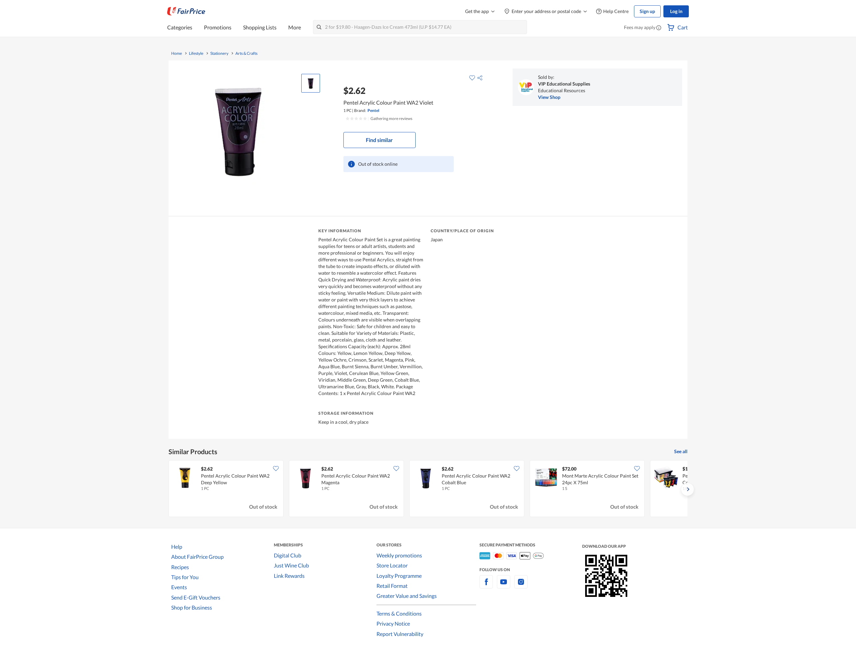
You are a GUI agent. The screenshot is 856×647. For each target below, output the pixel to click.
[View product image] (311, 83)
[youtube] (503, 586)
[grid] (428, 489)
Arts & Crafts (246, 53)
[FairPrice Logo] (186, 11)
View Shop (549, 97)
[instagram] (521, 586)
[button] (658, 28)
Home (176, 53)
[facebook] (486, 586)
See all (680, 451)
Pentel (373, 110)
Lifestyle (196, 53)
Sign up (647, 11)
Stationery (219, 53)
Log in (676, 11)
